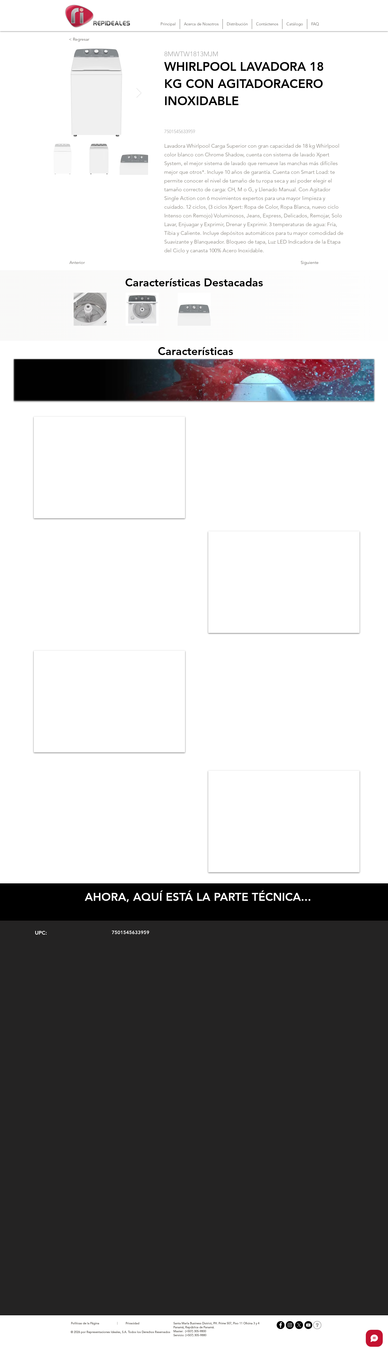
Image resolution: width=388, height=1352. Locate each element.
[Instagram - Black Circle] (290, 1325)
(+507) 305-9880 (195, 1335)
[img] (90, 309)
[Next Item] (139, 93)
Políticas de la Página (85, 1323)
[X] (299, 1325)
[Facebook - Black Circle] (281, 1325)
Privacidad (132, 1323)
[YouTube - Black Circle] (308, 1325)
